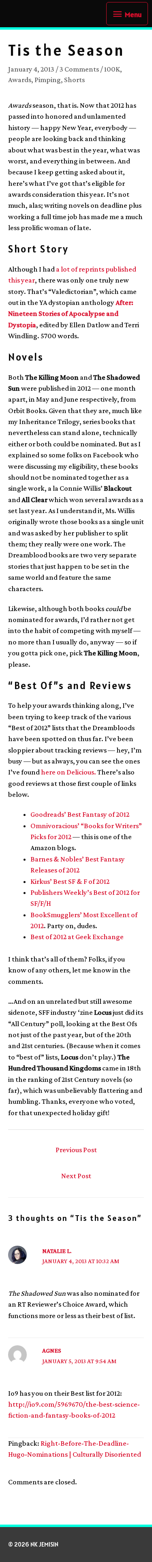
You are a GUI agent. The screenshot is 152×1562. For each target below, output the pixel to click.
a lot (63, 269)
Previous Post (76, 1150)
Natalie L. (56, 1250)
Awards (19, 80)
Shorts (74, 80)
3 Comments (79, 69)
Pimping (47, 80)
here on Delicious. (68, 772)
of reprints (87, 269)
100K (112, 69)
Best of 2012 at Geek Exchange (77, 937)
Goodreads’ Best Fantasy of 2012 (79, 814)
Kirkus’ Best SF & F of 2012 (69, 881)
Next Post (76, 1176)
